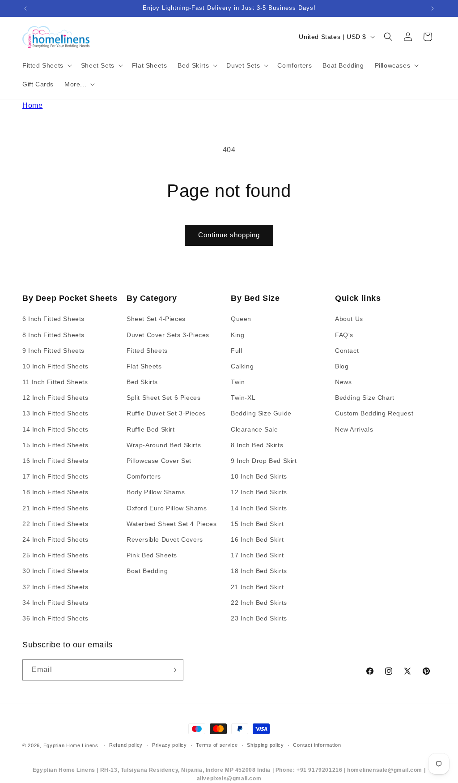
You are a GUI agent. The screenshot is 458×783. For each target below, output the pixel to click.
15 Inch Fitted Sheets (55, 445)
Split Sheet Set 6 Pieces (163, 397)
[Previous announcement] (25, 8)
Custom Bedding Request (374, 413)
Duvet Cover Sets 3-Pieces (168, 334)
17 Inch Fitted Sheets (55, 476)
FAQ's (344, 334)
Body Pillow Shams (156, 492)
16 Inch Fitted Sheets (55, 460)
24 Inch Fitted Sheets (55, 539)
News (343, 381)
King (237, 334)
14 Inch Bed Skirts (259, 508)
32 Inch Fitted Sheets (55, 586)
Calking (242, 366)
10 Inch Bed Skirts (259, 476)
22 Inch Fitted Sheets (55, 523)
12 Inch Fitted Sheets (55, 397)
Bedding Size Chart (364, 397)
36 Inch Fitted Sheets (55, 618)
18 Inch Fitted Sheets (55, 492)
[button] (46, 65)
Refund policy (126, 745)
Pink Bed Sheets (152, 555)
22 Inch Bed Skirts (259, 602)
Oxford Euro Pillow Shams (167, 508)
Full (236, 350)
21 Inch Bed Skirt (257, 586)
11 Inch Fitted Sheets (55, 381)
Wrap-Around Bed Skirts (164, 445)
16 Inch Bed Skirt (257, 539)
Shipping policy (265, 745)
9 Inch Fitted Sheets (53, 350)
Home (32, 105)
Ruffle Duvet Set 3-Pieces (166, 413)
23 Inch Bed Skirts (259, 618)
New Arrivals (354, 429)
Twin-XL (243, 397)
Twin (238, 381)
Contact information (317, 745)
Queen (241, 318)
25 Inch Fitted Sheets (55, 555)
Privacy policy (169, 745)
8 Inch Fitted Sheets (53, 334)
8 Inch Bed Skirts (257, 445)
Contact (347, 350)
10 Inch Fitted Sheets (55, 366)
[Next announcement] (432, 8)
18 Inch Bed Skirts (259, 570)
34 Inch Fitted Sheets (55, 602)
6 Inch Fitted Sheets (53, 318)
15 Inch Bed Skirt (257, 523)
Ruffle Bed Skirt (151, 429)
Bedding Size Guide (261, 413)
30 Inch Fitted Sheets (55, 570)
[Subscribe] (173, 669)
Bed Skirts (142, 381)
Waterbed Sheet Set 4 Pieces (171, 523)
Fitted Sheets (147, 350)
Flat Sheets (144, 366)
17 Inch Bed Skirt (257, 555)
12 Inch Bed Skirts (259, 492)
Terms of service (216, 745)
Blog (341, 366)
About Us (349, 318)
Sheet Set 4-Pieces (156, 318)
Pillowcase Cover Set (159, 460)
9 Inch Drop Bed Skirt (264, 460)
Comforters (144, 476)
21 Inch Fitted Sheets (55, 508)
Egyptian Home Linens (70, 745)
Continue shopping (229, 235)
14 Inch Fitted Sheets (55, 429)
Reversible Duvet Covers (165, 539)
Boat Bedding (147, 570)
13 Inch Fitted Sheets (55, 413)
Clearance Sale (254, 429)
